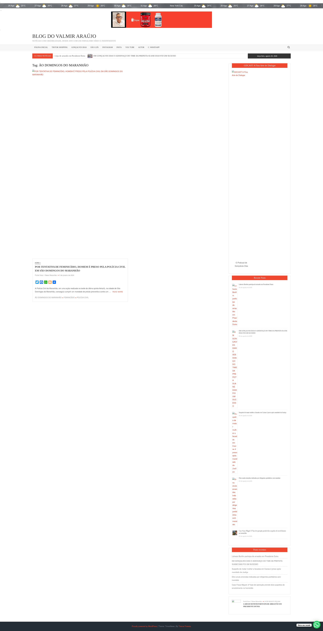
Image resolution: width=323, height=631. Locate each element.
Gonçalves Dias (79, 47)
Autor (141, 47)
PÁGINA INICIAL (41, 47)
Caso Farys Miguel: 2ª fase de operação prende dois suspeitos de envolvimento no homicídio (258, 586)
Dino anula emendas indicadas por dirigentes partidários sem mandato (259, 478)
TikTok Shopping (60, 47)
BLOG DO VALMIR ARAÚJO (64, 36)
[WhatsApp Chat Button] (316, 624)
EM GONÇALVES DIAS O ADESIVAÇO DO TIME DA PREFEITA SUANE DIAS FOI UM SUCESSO (134, 56)
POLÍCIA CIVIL (83, 297)
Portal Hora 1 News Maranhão (46, 275)
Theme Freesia (185, 626)
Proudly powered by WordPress (144, 626)
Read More (118, 292)
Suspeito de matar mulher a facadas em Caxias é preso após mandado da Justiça (262, 412)
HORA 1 (38, 263)
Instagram (107, 47)
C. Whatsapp (153, 47)
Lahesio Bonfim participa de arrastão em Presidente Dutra (61, 56)
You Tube (129, 47)
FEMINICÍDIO (69, 297)
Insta (119, 47)
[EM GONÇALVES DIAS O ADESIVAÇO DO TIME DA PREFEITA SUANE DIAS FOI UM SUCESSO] (90, 55)
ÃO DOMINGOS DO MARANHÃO (48, 297)
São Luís (94, 47)
